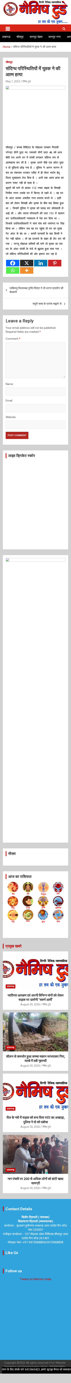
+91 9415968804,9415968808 (43, 1242)
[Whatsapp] (12, 270)
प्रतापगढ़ (10, 986)
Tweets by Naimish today (35, 1279)
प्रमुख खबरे (13, 946)
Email (9, 400)
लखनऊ (6, 37)
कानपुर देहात (36, 37)
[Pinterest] (54, 263)
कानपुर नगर (54, 37)
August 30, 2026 (30, 1004)
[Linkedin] (40, 263)
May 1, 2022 (13, 81)
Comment (13, 338)
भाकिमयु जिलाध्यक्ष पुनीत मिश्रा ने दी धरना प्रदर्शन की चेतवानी (36, 290)
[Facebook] (12, 263)
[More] (26, 270)
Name (9, 384)
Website (11, 417)
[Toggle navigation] (8, 28)
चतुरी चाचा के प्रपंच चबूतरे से (47, 303)
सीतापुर (20, 37)
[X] (26, 263)
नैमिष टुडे (26, 81)
